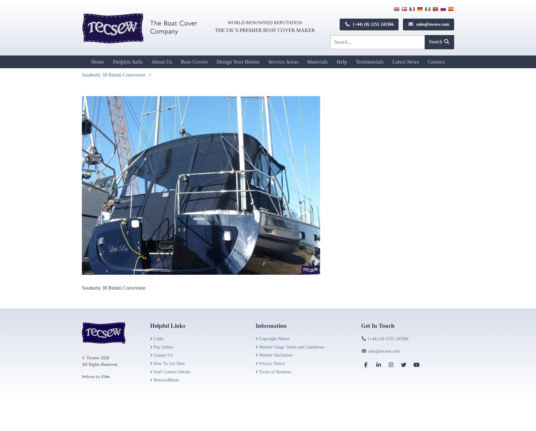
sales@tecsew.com (432, 24)
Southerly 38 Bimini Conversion (113, 75)
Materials (317, 62)
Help (342, 62)
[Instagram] (391, 365)
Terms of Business (275, 371)
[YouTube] (416, 365)
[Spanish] (450, 9)
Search (436, 41)
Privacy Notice (272, 363)
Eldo (105, 376)
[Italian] (427, 9)
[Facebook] (366, 365)
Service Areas (283, 62)
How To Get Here (169, 363)
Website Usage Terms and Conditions (291, 346)
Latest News (405, 62)
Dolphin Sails (128, 62)
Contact (436, 62)
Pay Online (163, 346)
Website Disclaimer (276, 355)
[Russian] (443, 9)
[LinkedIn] (379, 365)
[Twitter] (404, 365)
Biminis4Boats (166, 379)
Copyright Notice (274, 338)
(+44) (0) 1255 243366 (373, 24)
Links (158, 338)
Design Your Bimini (238, 62)
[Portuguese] (435, 9)
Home (97, 62)
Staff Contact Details (172, 371)
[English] (396, 9)
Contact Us (163, 355)
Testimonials (370, 62)
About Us (161, 62)
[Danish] (404, 9)
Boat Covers (194, 62)
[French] (412, 9)
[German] (419, 9)
